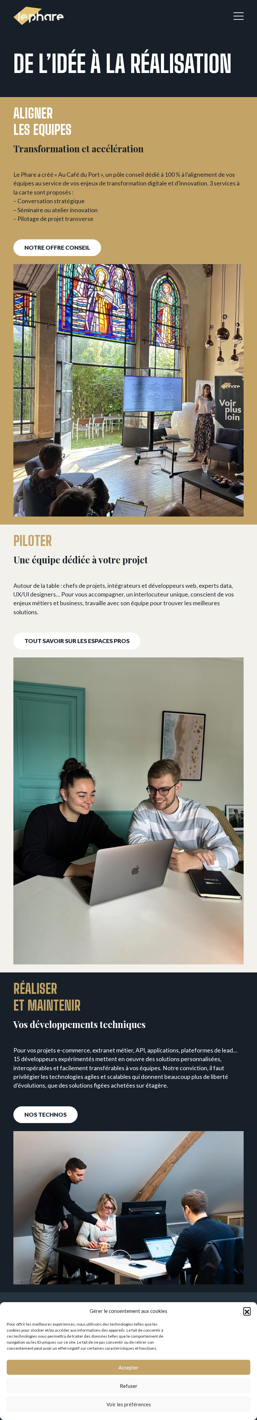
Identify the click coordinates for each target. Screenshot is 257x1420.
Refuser (129, 1386)
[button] (247, 1311)
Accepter (128, 1367)
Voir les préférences (128, 1404)
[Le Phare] (38, 16)
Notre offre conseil (57, 247)
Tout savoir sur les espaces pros (77, 640)
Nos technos (45, 1114)
